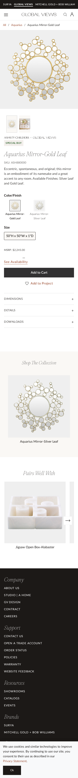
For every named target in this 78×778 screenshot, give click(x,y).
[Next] (68, 520)
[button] (14, 579)
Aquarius (16, 25)
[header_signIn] (72, 14)
